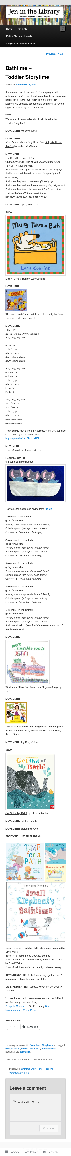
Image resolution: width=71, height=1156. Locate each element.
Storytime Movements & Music (21, 43)
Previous (50, 53)
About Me (22, 28)
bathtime (15, 1048)
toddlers (34, 1048)
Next (62, 53)
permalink (25, 1051)
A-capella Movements (16, 1006)
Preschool (35, 1045)
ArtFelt (48, 508)
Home (9, 28)
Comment (49, 1128)
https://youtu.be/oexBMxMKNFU (22, 438)
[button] (27, 662)
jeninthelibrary (49, 1048)
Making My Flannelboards (19, 35)
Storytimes (47, 1045)
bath (7, 1048)
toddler (25, 1048)
